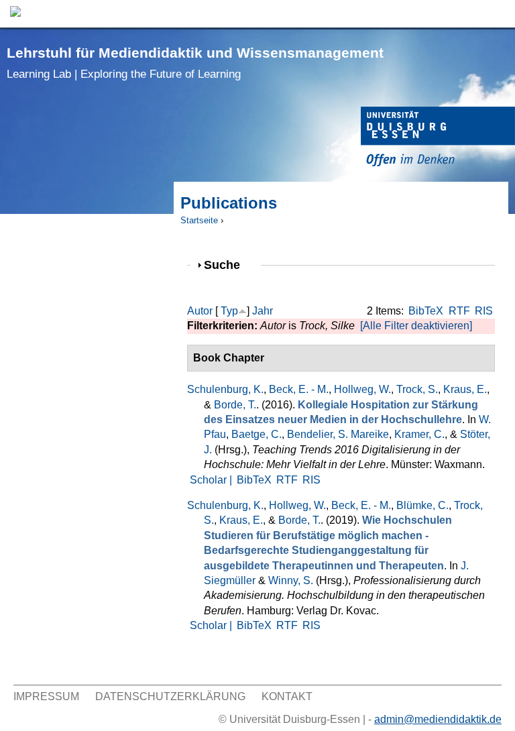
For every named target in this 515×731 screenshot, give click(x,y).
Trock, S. (417, 389)
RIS (484, 311)
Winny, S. (290, 580)
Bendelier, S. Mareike (338, 434)
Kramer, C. (419, 434)
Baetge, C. (256, 434)
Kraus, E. (465, 389)
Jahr (262, 311)
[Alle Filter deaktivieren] (416, 325)
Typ (229, 311)
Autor (200, 311)
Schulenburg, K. (225, 389)
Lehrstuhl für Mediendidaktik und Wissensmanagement (195, 62)
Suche (227, 265)
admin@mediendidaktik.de (438, 719)
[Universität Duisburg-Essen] (438, 138)
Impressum (46, 696)
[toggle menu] (498, 13)
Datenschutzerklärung (170, 696)
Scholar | (212, 480)
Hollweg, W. (362, 389)
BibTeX (425, 311)
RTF (459, 311)
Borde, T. (235, 404)
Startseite (199, 220)
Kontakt (287, 696)
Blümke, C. (422, 505)
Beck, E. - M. (299, 389)
